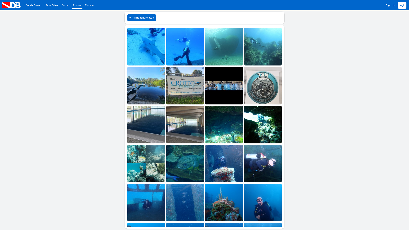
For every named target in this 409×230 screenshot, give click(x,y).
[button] (33, 5)
